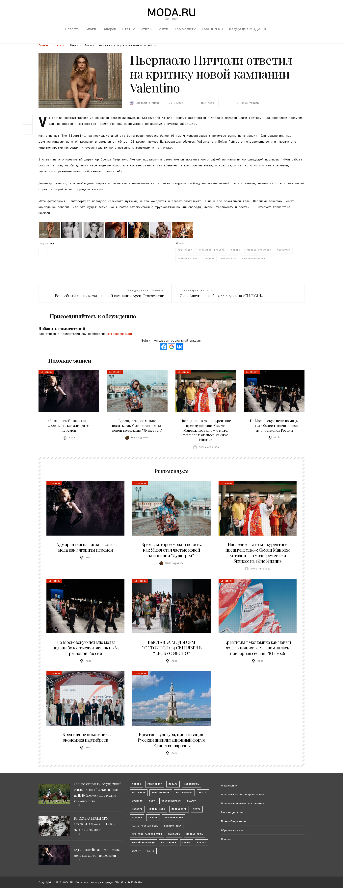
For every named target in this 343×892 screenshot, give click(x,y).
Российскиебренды (143, 842)
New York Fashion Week (147, 834)
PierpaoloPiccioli (259, 250)
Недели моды (157, 809)
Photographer (161, 792)
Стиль (146, 29)
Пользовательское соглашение (242, 803)
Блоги (91, 29)
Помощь (226, 839)
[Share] (28, 119)
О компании (229, 785)
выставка (174, 834)
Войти (162, 29)
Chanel (186, 842)
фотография (168, 842)
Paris (150, 851)
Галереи (109, 29)
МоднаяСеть (228, 258)
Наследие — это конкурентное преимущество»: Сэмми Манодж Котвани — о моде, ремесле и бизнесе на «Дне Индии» (205, 430)
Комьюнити (185, 29)
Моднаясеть (179, 809)
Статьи (128, 29)
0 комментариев (248, 103)
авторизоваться (119, 334)
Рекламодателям (232, 812)
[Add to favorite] (29, 130)
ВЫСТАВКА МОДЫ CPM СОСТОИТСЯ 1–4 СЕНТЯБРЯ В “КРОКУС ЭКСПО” (171, 647)
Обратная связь (232, 830)
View (66, 391)
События (137, 801)
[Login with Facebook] (163, 346)
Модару (191, 801)
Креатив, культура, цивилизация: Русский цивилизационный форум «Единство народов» (171, 739)
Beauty (136, 851)
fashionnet (185, 250)
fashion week (172, 826)
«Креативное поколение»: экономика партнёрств (85, 737)
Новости (72, 29)
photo (203, 792)
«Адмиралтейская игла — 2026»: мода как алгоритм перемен (69, 425)
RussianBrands (171, 801)
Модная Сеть (194, 834)
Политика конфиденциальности (242, 794)
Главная (43, 45)
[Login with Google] (171, 346)
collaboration (173, 817)
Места (196, 809)
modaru (235, 250)
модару (209, 258)
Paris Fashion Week (145, 826)
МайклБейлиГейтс (188, 258)
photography (184, 792)
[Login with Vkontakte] (179, 346)
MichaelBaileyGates (212, 250)
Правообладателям (234, 821)
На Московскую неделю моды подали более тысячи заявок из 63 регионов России (274, 425)
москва (201, 842)
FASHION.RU (212, 29)
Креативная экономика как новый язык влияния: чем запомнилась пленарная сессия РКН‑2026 (257, 647)
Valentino (283, 250)
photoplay (138, 792)
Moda (152, 801)
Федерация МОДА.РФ (247, 29)
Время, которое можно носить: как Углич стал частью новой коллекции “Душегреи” (137, 425)
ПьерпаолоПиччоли (253, 258)
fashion (137, 817)
